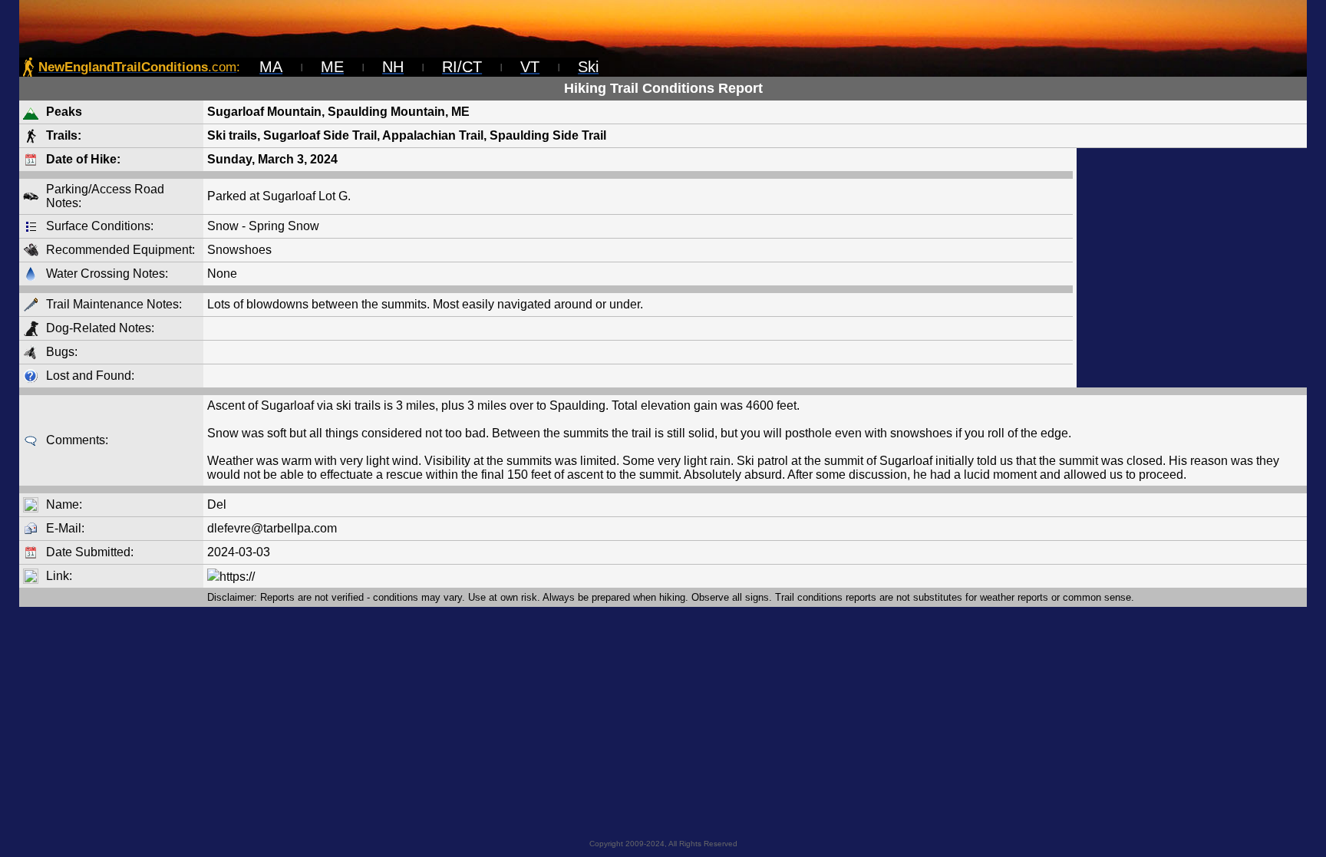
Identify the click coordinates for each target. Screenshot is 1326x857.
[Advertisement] (1192, 268)
